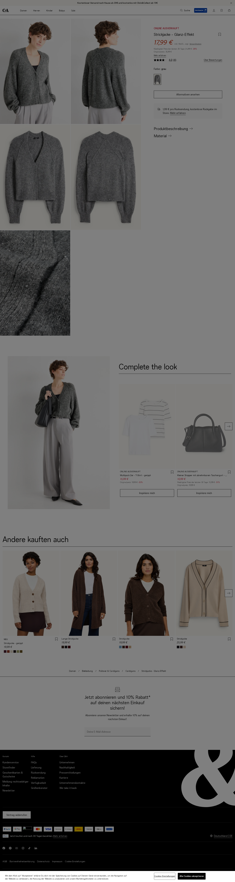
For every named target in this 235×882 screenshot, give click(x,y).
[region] (117, 876)
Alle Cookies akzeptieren (192, 876)
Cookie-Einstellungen (164, 876)
